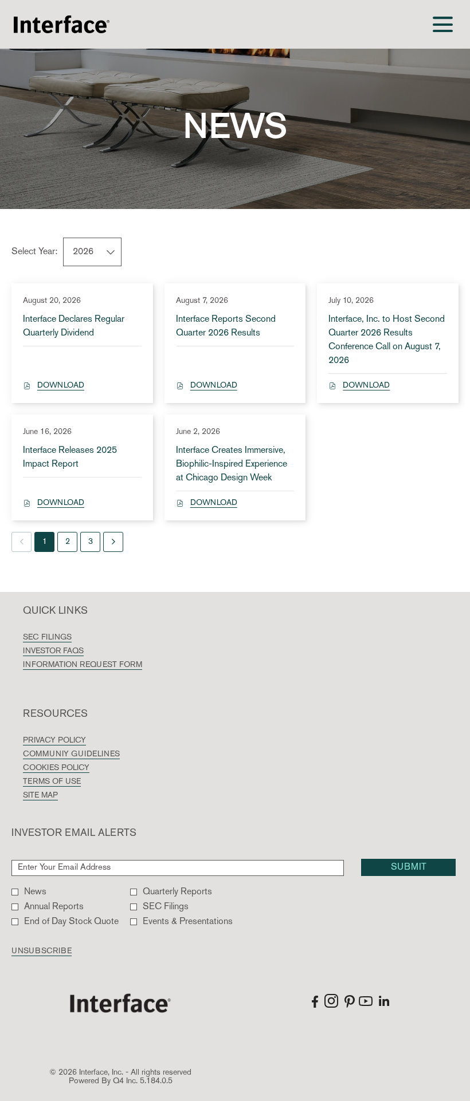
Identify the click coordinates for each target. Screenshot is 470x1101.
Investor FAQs (71, 652)
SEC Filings (65, 638)
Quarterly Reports (177, 892)
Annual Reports (54, 906)
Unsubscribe (41, 951)
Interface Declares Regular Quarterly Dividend (73, 326)
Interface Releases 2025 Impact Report (70, 457)
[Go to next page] (113, 542)
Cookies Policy (74, 768)
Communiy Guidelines (89, 755)
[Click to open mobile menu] (442, 24)
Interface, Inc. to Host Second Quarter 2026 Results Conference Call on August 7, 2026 (386, 340)
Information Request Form (100, 665)
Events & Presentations (188, 921)
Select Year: (34, 251)
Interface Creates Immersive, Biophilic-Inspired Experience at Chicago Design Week (231, 464)
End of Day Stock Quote (71, 921)
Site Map (58, 796)
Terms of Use (70, 782)
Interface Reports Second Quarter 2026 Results (226, 326)
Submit (408, 867)
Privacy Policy (72, 741)
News (35, 892)
